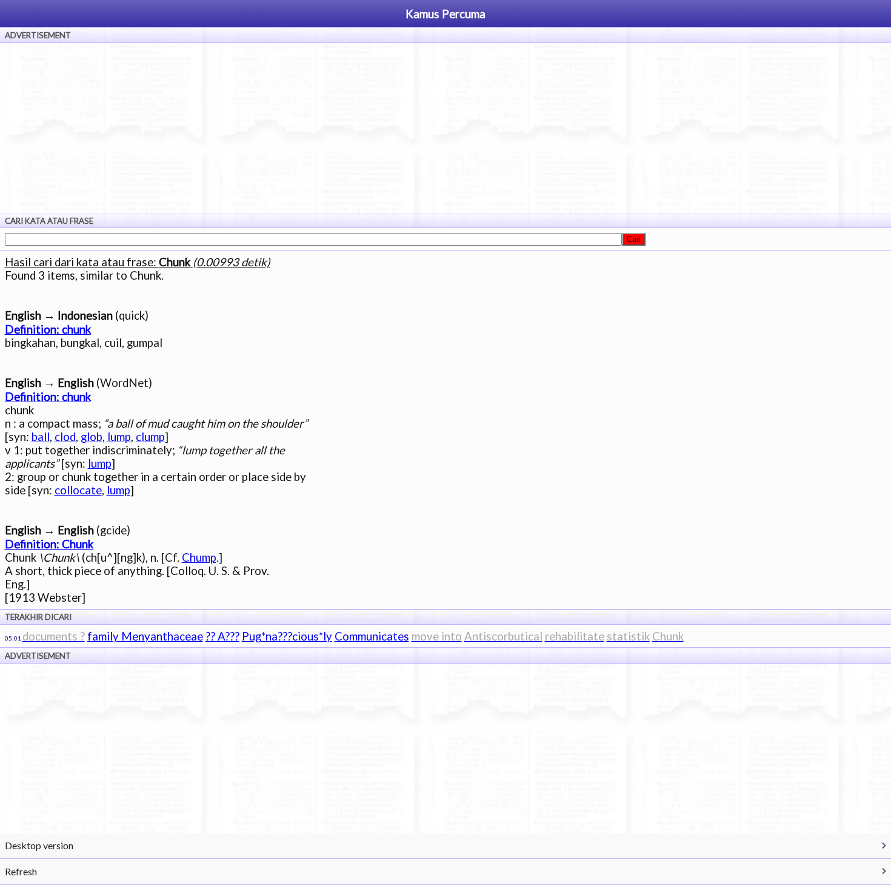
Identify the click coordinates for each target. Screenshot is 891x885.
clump (150, 436)
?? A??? (222, 636)
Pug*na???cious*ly (287, 636)
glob (91, 436)
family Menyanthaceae (145, 636)
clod (65, 436)
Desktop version (39, 845)
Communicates (372, 636)
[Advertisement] (445, 128)
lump (119, 436)
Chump (199, 557)
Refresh (21, 871)
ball (41, 436)
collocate (78, 490)
